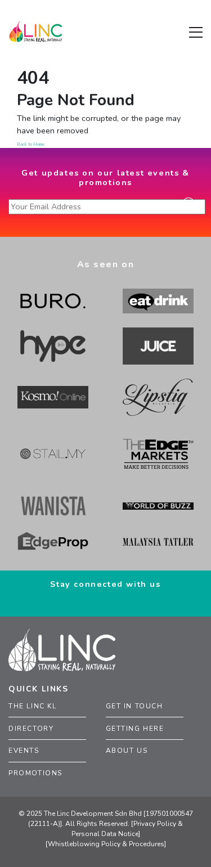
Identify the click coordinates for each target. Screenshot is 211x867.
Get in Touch (134, 706)
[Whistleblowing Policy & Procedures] (106, 843)
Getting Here (135, 728)
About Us (127, 750)
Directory (30, 728)
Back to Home (30, 144)
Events (23, 750)
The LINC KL (32, 706)
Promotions (35, 773)
